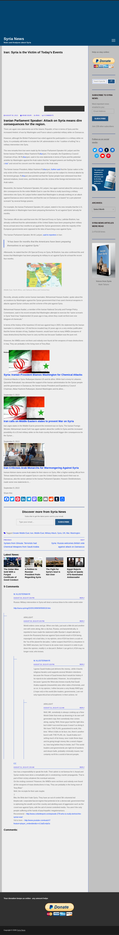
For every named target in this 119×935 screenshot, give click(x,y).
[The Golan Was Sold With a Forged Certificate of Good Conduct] (12, 562)
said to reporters (49, 235)
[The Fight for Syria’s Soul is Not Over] (54, 562)
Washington (75, 533)
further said (55, 169)
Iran (37, 115)
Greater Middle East (21, 533)
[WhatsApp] (40, 499)
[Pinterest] (17, 499)
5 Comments (48, 115)
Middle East (39, 533)
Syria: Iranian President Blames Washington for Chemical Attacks (43, 374)
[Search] (111, 81)
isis (6, 163)
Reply (82, 598)
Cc (15, 763)
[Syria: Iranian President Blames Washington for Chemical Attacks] (44, 361)
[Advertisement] (59, 18)
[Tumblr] (57, 499)
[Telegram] (29, 499)
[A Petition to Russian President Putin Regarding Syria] (33, 562)
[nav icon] (113, 40)
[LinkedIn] (23, 499)
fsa (41, 154)
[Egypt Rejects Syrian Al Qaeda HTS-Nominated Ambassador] (75, 562)
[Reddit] (51, 499)
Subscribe (63, 522)
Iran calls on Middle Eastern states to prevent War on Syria (39, 421)
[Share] (62, 499)
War (67, 533)
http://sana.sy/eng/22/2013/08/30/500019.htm (32, 608)
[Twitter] (12, 499)
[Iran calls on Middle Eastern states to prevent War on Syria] (44, 408)
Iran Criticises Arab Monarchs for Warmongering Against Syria (41, 467)
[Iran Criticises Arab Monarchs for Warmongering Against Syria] (44, 454)
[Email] (45, 499)
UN (64, 533)
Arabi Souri (27, 115)
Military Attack (50, 533)
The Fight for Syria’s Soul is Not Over (53, 572)
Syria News (14, 39)
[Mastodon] (34, 499)
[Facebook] (6, 499)
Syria (59, 533)
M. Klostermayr (22, 594)
